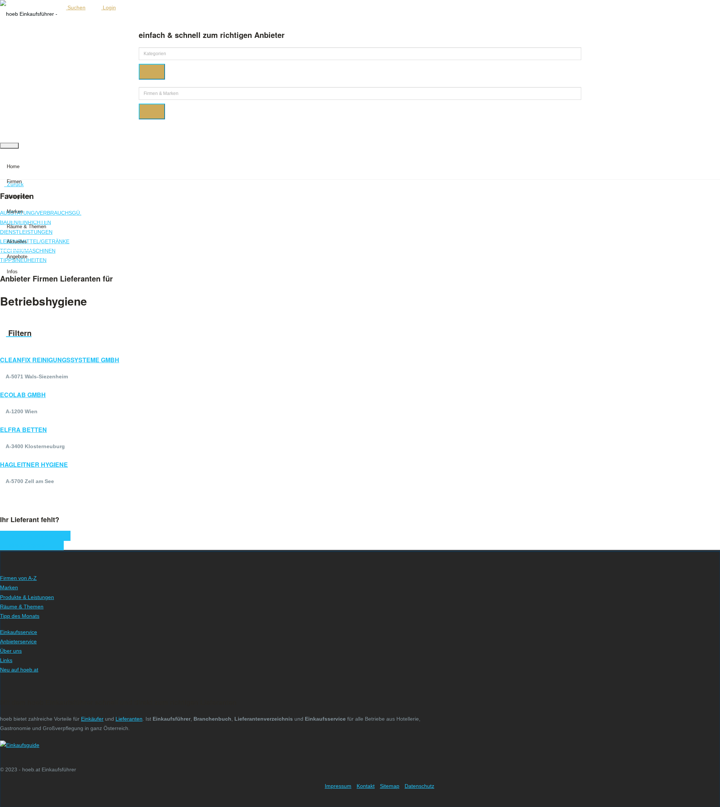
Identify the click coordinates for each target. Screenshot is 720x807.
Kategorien (18, 196)
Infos (12, 271)
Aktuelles (17, 241)
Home (13, 166)
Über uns (11, 651)
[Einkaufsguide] (19, 745)
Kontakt (366, 786)
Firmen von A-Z (18, 578)
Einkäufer (92, 719)
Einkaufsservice (18, 632)
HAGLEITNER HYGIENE (34, 464)
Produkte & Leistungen (27, 597)
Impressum (338, 786)
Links (6, 660)
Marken (15, 211)
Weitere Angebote (30, 545)
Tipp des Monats (19, 616)
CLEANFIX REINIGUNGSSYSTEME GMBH (59, 359)
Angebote (17, 256)
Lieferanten (129, 719)
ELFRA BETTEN (23, 429)
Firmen (14, 181)
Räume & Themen (26, 226)
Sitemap (389, 786)
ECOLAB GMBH (23, 394)
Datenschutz (419, 786)
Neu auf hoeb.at (19, 670)
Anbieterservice (18, 641)
